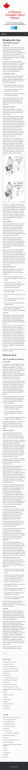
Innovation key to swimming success (11, 668)
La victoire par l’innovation (8, 724)
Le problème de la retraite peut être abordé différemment (12, 745)
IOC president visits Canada (9, 666)
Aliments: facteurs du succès (9, 735)
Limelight (5, 697)
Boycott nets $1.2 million (8, 703)
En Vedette (5, 750)
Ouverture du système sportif (9, 726)
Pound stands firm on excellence (10, 684)
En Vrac (5, 747)
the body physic (6, 682)
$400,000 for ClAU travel (8, 694)
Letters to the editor (7, 675)
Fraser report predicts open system (10, 671)
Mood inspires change (8, 664)
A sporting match (6, 699)
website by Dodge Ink (14, 766)
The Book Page (6, 706)
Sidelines (5, 692)
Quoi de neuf (6, 756)
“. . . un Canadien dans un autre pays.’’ (11, 733)
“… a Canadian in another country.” (10, 677)
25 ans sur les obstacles (8, 742)
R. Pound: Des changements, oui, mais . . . (12, 739)
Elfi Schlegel (5, 701)
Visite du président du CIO (8, 721)
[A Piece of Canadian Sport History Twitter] (12, 27)
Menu (5, 34)
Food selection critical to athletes (10, 680)
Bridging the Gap (6, 708)
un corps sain (6, 737)
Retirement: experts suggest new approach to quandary (12, 690)
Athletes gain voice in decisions (9, 662)
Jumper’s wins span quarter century (10, 686)
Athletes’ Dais (6, 673)
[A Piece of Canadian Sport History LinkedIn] (15, 27)
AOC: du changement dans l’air (9, 719)
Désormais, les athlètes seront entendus (11, 717)
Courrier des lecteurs (7, 730)
